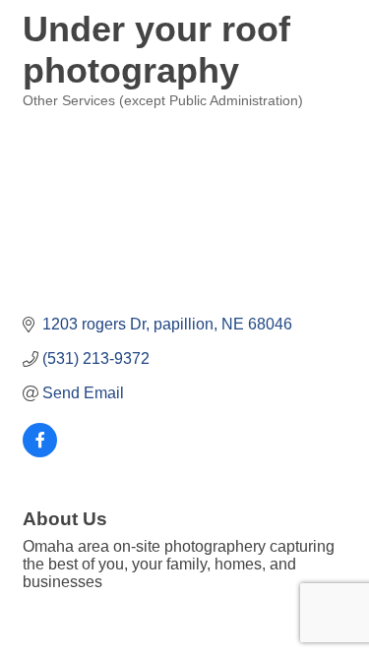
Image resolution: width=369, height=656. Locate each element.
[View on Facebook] (40, 452)
